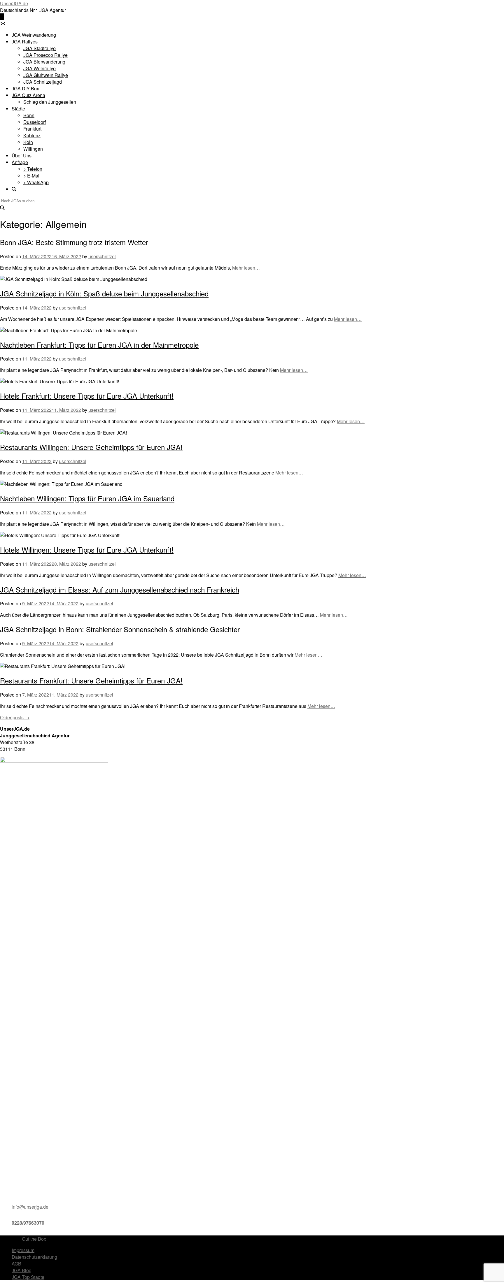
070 (40, 1222)
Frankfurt (32, 128)
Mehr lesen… (246, 267)
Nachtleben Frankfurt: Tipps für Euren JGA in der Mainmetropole (99, 345)
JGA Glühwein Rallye (45, 75)
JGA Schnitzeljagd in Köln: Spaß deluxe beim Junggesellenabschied (104, 293)
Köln (28, 142)
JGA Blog (22, 1270)
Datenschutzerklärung (34, 1257)
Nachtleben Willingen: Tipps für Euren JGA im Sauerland (87, 498)
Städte (18, 108)
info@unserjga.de (30, 1206)
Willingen (33, 148)
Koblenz (32, 135)
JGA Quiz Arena (28, 95)
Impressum (23, 1250)
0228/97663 (24, 1222)
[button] (2, 16)
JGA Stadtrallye (39, 48)
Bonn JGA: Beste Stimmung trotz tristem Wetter (74, 242)
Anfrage (20, 162)
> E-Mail (32, 175)
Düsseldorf (34, 122)
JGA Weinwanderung (34, 34)
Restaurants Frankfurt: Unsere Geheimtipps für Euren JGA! (91, 680)
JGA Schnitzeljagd (42, 81)
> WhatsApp (36, 182)
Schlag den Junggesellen (49, 102)
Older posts (14, 717)
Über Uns (22, 155)
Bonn (28, 115)
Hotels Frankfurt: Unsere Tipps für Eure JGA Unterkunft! (87, 396)
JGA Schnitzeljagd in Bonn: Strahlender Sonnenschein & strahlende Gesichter (120, 629)
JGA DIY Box (25, 88)
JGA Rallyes (25, 41)
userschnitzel (102, 256)
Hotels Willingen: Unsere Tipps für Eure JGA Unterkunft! (87, 549)
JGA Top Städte (28, 1277)
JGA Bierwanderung (44, 61)
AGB (16, 1263)
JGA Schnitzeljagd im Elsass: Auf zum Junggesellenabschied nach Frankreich (119, 589)
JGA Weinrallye (39, 68)
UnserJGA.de (14, 3)
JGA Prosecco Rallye (45, 55)
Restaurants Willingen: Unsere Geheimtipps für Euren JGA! (91, 447)
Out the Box (34, 1238)
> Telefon (32, 169)
